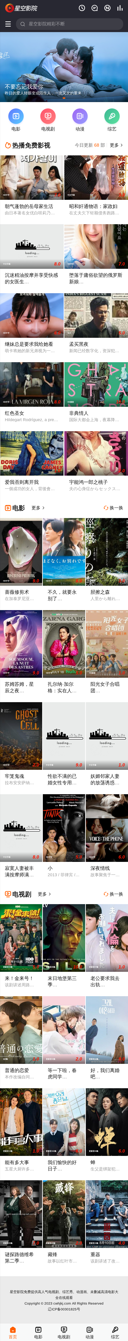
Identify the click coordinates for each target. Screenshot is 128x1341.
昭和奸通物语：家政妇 (93, 206)
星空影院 (17, 1292)
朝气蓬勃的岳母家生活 (29, 206)
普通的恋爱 (17, 1070)
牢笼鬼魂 (14, 776)
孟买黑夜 (78, 344)
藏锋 (52, 1254)
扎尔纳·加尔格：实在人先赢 (62, 690)
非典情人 (78, 413)
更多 (115, 145)
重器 (95, 1254)
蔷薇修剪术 (17, 592)
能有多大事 (17, 1162)
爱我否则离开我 (22, 482)
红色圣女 (14, 413)
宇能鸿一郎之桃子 (88, 482)
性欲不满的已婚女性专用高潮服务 (62, 782)
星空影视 (21, 8)
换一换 (113, 507)
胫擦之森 (100, 592)
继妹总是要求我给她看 (29, 344)
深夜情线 (100, 868)
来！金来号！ (19, 978)
